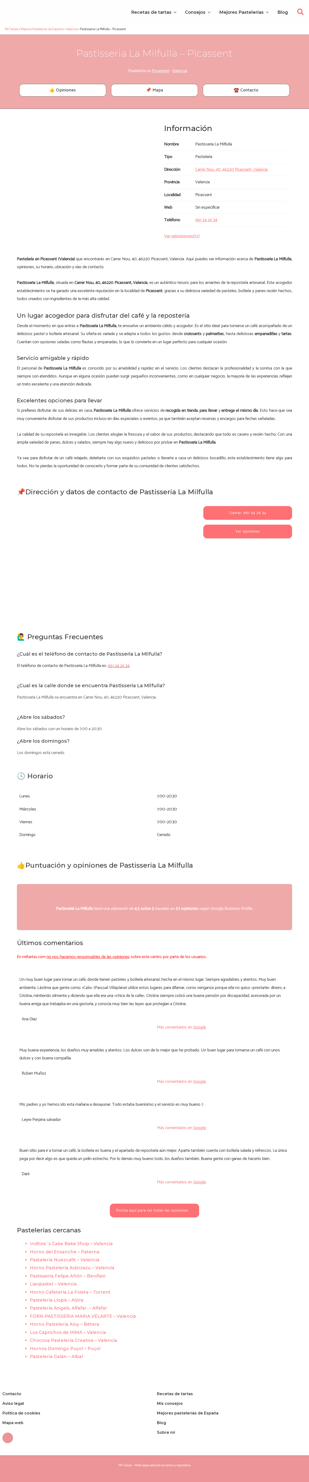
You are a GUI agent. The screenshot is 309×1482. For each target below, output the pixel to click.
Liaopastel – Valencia (53, 1284)
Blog (161, 1422)
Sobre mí (166, 1432)
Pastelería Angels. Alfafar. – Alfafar (68, 1308)
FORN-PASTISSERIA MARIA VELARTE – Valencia (83, 1316)
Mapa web (12, 1422)
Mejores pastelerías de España (187, 1413)
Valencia (179, 71)
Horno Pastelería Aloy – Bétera (64, 1324)
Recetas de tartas (175, 1394)
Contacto (11, 1394)
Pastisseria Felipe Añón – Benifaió (67, 1276)
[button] (300, 13)
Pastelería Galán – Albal (56, 1356)
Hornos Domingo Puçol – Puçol (65, 1348)
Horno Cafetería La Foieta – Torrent (70, 1292)
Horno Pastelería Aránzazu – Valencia (72, 1267)
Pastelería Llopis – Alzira (57, 1300)
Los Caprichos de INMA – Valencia (68, 1332)
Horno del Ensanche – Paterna (64, 1252)
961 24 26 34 (119, 665)
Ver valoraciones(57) (182, 236)
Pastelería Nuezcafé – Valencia (64, 1259)
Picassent (160, 71)
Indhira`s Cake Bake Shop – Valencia (71, 1243)
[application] (173, 12)
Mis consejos (170, 1403)
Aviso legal (13, 1403)
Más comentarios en (181, 1027)
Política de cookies (21, 1413)
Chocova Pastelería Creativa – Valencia (73, 1340)
